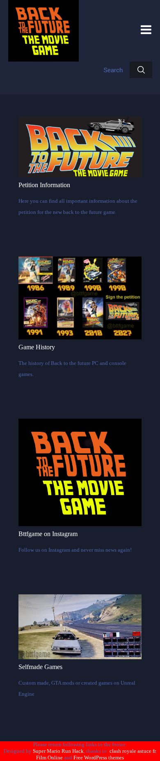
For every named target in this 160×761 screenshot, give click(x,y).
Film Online (49, 757)
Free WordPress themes (98, 757)
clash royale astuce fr (132, 751)
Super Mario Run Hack (58, 751)
